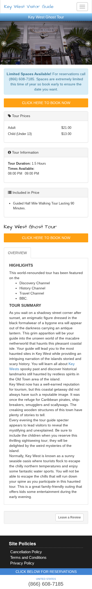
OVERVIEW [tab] (17, 253)
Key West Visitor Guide (28, 6)
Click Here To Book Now (46, 103)
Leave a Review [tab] (69, 517)
